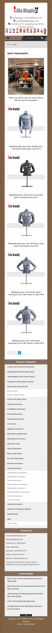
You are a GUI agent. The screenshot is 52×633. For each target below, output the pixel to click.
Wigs (9, 519)
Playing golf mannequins (16, 488)
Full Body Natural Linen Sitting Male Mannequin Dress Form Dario (24, 607)
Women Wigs (12, 523)
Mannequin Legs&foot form (17, 434)
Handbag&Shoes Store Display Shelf (20, 372)
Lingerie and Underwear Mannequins (21, 367)
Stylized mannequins (15, 504)
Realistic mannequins (15, 463)
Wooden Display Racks (15, 395)
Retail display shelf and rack (17, 386)
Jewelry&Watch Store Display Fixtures (21, 377)
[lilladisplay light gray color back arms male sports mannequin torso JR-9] (26, 240)
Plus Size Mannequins (15, 458)
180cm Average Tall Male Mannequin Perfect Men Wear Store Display (25, 595)
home (19, 624)
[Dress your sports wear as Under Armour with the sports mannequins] (26, 94)
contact (25, 624)
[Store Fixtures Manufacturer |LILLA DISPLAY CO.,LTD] (26, 14)
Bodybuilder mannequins (16, 477)
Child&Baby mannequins (16, 409)
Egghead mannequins (15, 429)
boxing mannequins (14, 480)
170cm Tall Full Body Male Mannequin (21, 601)
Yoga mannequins (14, 500)
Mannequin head (13, 444)
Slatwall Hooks (12, 514)
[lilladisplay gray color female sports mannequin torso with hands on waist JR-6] (26, 289)
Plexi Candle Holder (14, 454)
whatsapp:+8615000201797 (27, 17)
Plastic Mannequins (14, 449)
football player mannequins (17, 484)
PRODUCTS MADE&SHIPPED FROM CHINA (27, 25)
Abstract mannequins (15, 404)
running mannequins (14, 496)
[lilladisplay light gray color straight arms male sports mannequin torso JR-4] (26, 143)
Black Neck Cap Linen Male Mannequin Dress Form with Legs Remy (26, 587)
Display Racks (12, 391)
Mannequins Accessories (16, 439)
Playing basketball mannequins (18, 492)
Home (9, 44)
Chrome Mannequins (15, 414)
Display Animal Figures (15, 419)
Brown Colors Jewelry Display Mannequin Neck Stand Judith (24, 580)
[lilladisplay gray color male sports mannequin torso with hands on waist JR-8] (26, 337)
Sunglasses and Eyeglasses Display (20, 382)
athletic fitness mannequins (17, 473)
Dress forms (11, 424)
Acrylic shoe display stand (16, 399)
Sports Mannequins (14, 468)
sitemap (32, 624)
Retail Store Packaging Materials (19, 509)
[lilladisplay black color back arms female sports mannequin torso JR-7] (26, 191)
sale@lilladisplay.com (27, 21)
